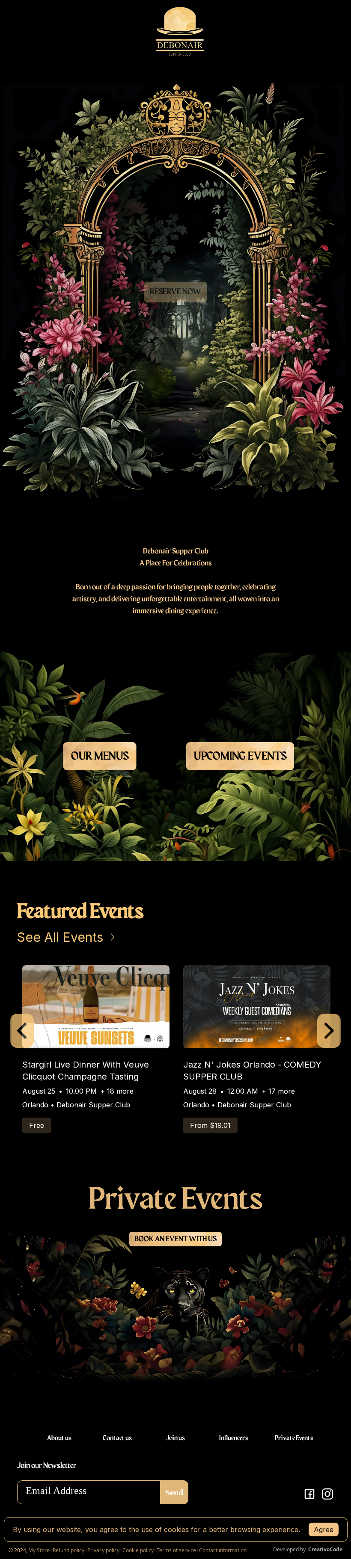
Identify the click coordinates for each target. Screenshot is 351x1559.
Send (174, 1492)
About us (59, 1438)
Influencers (233, 1438)
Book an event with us (175, 1239)
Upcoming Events (240, 756)
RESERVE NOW (175, 291)
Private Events (293, 1438)
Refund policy (68, 1550)
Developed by (307, 1549)
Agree (323, 1529)
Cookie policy (138, 1550)
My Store (39, 1550)
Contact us (117, 1438)
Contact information (223, 1550)
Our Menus (99, 756)
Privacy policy (103, 1550)
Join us (175, 1438)
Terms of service (176, 1550)
